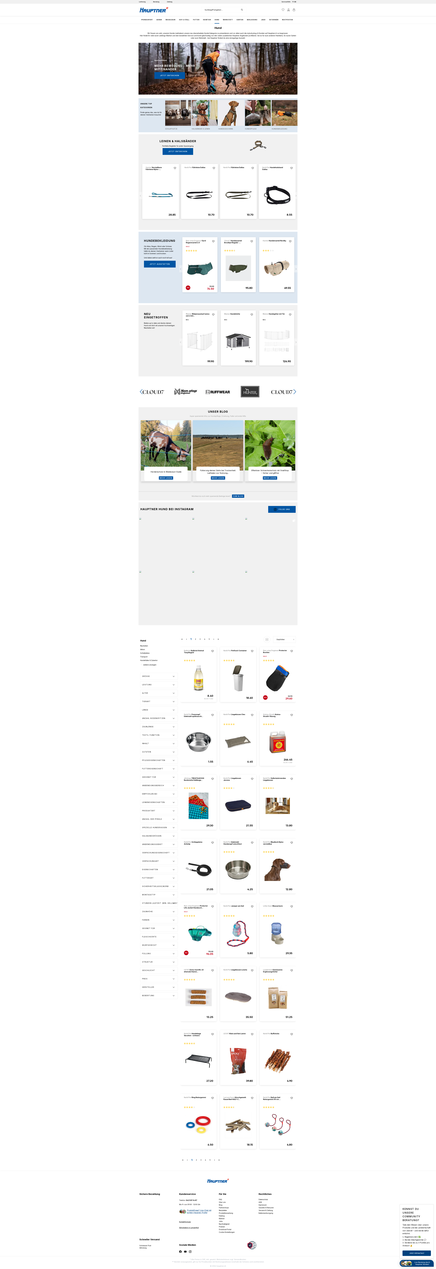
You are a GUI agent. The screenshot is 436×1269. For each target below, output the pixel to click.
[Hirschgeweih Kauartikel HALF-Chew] (238, 1125)
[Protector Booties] (277, 678)
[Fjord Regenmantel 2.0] (200, 268)
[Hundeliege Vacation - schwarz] (198, 1061)
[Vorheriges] (140, 68)
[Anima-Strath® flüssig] (277, 742)
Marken (222, 1218)
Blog (220, 1205)
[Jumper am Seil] (235, 909)
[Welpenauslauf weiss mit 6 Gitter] (200, 341)
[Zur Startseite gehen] (154, 9)
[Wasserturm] (275, 909)
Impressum (263, 1205)
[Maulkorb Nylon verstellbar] (277, 869)
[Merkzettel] (283, 9)
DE (295, 2)
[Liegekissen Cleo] (235, 717)
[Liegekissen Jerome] (238, 806)
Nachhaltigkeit (224, 1224)
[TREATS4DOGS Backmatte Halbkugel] (198, 806)
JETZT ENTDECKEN (177, 151)
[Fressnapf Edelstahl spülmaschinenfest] (198, 742)
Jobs (221, 1221)
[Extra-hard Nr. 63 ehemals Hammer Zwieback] (198, 997)
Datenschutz (263, 1199)
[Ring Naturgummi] (196, 1100)
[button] (141, 391)
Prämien (222, 1227)
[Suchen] (243, 9)
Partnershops (224, 1208)
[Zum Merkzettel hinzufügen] (175, 168)
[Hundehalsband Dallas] (277, 195)
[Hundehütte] (236, 317)
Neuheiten (144, 646)
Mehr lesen (166, 478)
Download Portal (225, 1229)
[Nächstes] (295, 68)
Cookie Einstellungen (227, 1232)
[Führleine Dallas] (196, 170)
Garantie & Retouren (266, 1208)
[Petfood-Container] (235, 654)
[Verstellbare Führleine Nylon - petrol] (161, 195)
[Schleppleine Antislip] (198, 869)
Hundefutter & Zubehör (149, 660)
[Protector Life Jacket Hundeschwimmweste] (198, 933)
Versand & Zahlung (266, 1210)
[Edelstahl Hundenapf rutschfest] (238, 869)
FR (293, 2)
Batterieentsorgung (266, 1213)
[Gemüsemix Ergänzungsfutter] (277, 997)
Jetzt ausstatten (160, 264)
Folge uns (283, 509)
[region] (218, 194)
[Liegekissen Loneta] (235, 973)
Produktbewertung (226, 1213)
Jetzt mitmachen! (416, 1253)
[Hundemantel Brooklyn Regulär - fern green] (238, 268)
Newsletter (223, 1210)
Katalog (222, 1216)
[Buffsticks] (275, 1037)
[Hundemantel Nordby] (275, 244)
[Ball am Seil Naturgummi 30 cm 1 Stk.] (277, 1125)
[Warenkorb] (294, 9)
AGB (260, 1202)
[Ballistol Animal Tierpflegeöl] (198, 678)
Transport (143, 657)
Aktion (142, 649)
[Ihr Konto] (288, 9)
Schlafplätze (145, 653)
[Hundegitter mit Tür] (275, 317)
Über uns (222, 1202)
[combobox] (220, 9)
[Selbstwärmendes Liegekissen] (277, 806)
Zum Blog (238, 496)
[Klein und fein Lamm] (235, 1037)
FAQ (220, 1199)
